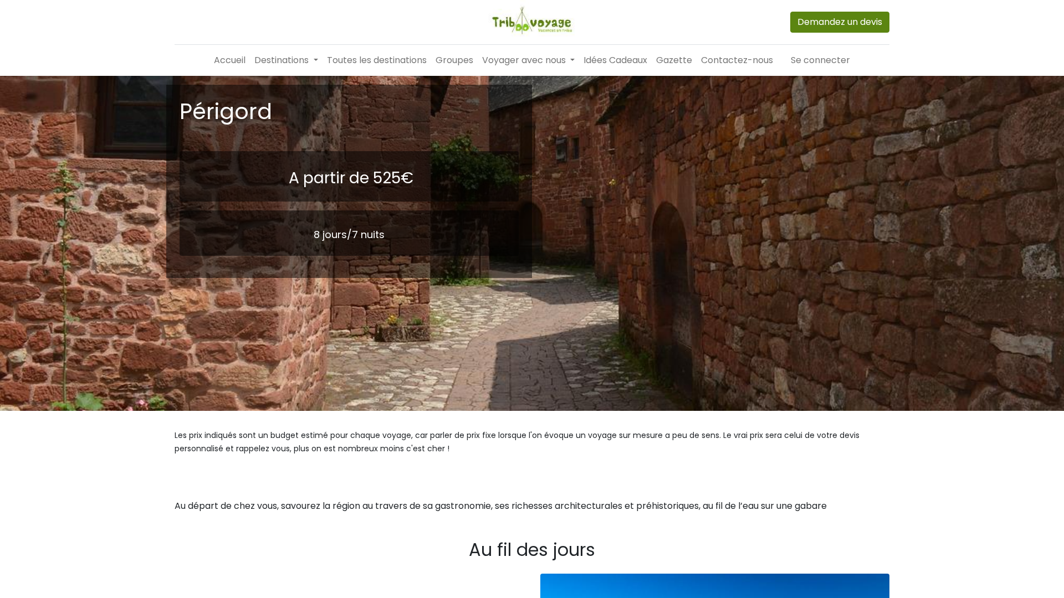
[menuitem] (229, 60)
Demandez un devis (839, 22)
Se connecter (820, 60)
